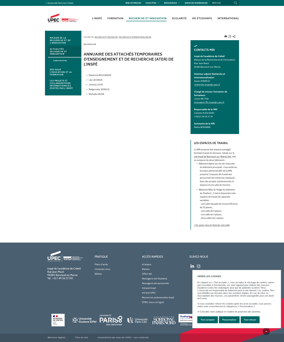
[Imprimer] (225, 37)
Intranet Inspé (149, 288)
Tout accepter (208, 320)
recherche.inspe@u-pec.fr (207, 85)
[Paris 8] (111, 320)
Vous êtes (151, 3)
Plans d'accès (101, 265)
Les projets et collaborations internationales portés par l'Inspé (61, 84)
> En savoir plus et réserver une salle (212, 225)
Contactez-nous (102, 269)
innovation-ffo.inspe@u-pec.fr (209, 102)
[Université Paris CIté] (137, 320)
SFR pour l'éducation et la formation (61, 72)
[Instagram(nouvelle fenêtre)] (198, 266)
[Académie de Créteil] (58, 320)
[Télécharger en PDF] (230, 37)
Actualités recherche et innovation (58, 51)
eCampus (146, 265)
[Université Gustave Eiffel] (84, 320)
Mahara (146, 269)
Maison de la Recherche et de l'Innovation (60, 40)
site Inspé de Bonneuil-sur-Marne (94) (212, 157)
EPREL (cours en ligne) (153, 302)
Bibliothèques (133, 3)
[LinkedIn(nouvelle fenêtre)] (192, 266)
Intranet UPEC (149, 293)
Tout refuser (250, 320)
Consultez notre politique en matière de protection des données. (230, 311)
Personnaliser (229, 320)
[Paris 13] (164, 320)
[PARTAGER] (234, 37)
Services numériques (196, 3)
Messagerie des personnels (155, 283)
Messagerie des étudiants (154, 279)
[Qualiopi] (190, 320)
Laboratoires (60, 60)
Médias (98, 274)
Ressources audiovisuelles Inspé (158, 298)
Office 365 (147, 274)
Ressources (171, 3)
